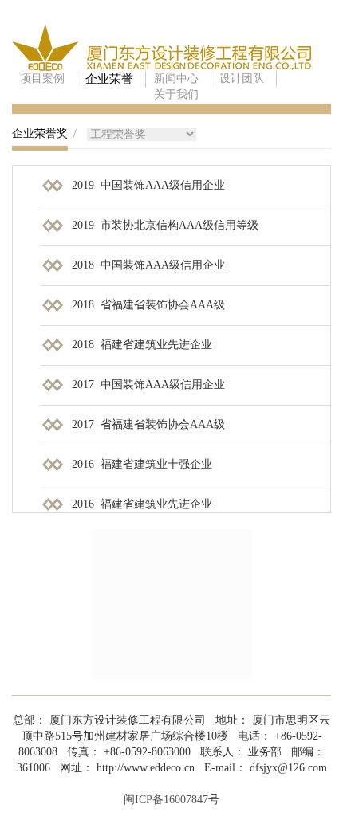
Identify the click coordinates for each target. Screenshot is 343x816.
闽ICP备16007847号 (171, 800)
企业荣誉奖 (40, 133)
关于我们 (176, 94)
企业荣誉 (109, 79)
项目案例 (42, 78)
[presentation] (40, 138)
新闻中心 (176, 78)
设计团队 (241, 78)
